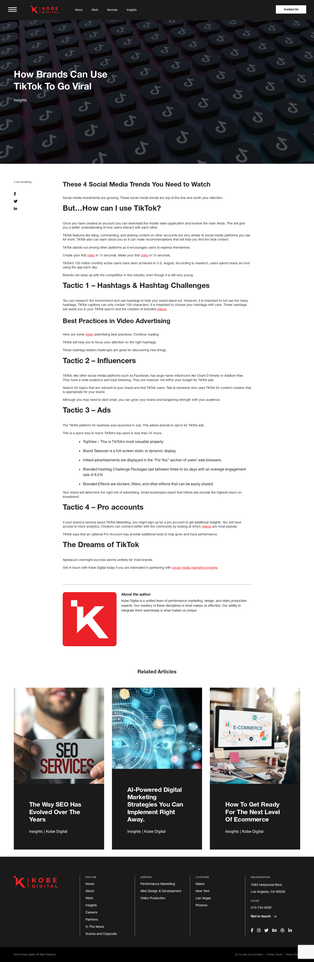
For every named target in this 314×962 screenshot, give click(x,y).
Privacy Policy (293, 954)
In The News (95, 926)
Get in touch (261, 916)
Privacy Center (274, 954)
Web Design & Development (160, 891)
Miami (200, 884)
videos (161, 309)
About (79, 9)
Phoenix (201, 905)
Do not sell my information (249, 954)
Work (95, 9)
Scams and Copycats (101, 934)
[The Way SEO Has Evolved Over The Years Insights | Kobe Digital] (59, 741)
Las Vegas (203, 898)
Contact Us (291, 9)
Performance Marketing (157, 884)
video (91, 255)
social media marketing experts (194, 567)
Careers (91, 912)
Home (90, 884)
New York (202, 891)
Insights (132, 9)
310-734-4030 (261, 907)
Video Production (153, 898)
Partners (92, 919)
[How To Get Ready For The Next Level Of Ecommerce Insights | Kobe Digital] (255, 741)
